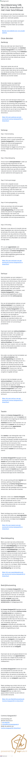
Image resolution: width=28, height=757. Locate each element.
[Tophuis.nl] (14, 743)
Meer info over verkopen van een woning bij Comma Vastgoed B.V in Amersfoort (12, 262)
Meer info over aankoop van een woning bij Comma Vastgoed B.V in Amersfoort (12, 119)
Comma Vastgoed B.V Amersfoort (11, 728)
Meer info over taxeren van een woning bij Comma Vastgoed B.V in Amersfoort (12, 527)
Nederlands (4, 756)
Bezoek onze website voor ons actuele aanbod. (13, 32)
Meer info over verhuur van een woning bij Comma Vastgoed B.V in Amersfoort (12, 400)
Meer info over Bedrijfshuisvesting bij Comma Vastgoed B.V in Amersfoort (13, 700)
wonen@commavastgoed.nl (10, 724)
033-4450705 (6, 722)
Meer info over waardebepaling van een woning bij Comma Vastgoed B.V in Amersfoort (13, 574)
